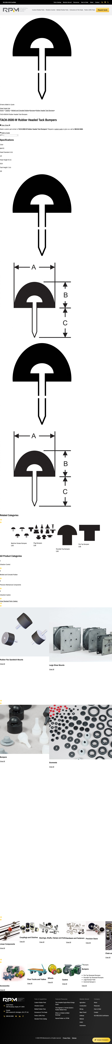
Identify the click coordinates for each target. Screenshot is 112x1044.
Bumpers (32, 110)
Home (2, 110)
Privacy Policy (66, 1038)
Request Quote (102, 10)
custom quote (59, 129)
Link (12, 545)
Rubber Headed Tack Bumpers (45, 110)
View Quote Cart (5, 108)
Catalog (7, 110)
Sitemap (74, 1038)
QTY (1, 135)
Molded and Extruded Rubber (20, 110)
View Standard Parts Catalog (8, 601)
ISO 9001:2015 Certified (9, 2)
